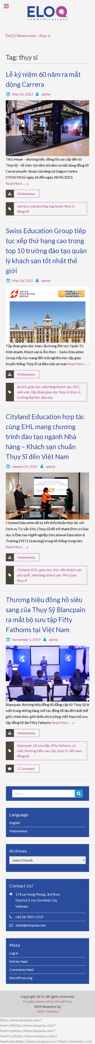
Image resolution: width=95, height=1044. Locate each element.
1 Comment (26, 768)
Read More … (15, 183)
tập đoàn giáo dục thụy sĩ (50, 392)
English (14, 823)
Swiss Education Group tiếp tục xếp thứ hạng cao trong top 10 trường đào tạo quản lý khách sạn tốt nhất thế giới (46, 251)
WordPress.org (20, 978)
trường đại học (28, 397)
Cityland (23, 570)
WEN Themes (47, 1011)
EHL (34, 570)
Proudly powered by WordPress (47, 1001)
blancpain (24, 745)
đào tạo (47, 397)
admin (46, 94)
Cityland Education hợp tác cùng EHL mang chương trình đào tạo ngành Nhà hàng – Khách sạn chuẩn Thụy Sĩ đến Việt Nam (45, 436)
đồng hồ (23, 211)
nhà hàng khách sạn (56, 387)
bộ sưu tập (41, 745)
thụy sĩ (69, 206)
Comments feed (21, 969)
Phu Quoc (69, 575)
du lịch (22, 387)
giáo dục (34, 387)
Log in (13, 953)
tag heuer (56, 206)
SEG (76, 387)
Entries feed (18, 961)
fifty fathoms (61, 745)
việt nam (75, 751)
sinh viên (23, 392)
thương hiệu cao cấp (40, 751)
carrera (22, 206)
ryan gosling (38, 206)
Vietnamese (26, 193)
